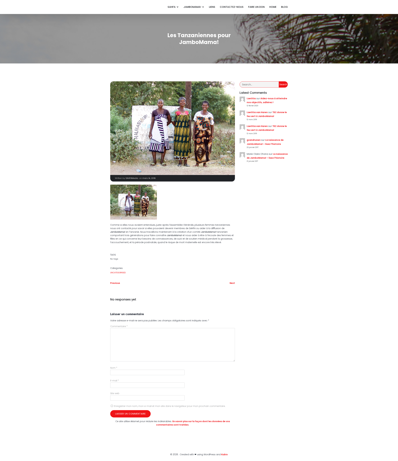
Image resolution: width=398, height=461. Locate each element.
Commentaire (119, 326)
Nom (113, 367)
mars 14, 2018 (149, 178)
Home (272, 7)
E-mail (114, 380)
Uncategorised (118, 272)
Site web (114, 393)
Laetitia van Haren (257, 112)
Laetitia (251, 98)
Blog (284, 7)
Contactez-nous (231, 7)
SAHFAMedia (132, 178)
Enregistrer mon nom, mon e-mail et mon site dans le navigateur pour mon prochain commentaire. (169, 406)
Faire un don (256, 7)
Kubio (224, 454)
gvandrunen (254, 140)
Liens (212, 7)
